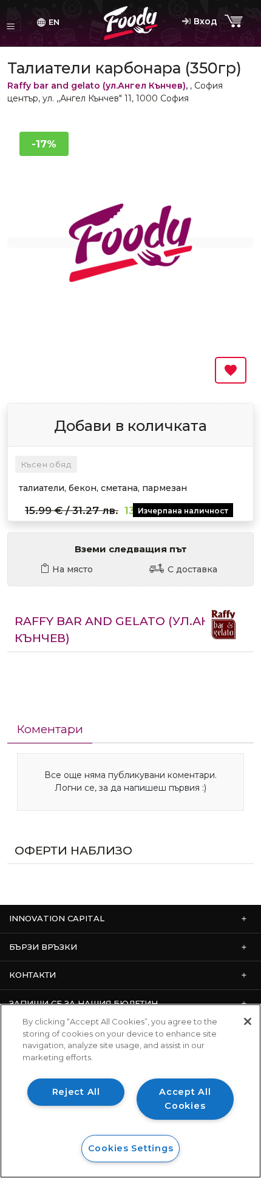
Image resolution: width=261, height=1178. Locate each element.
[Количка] (234, 21)
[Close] (247, 1021)
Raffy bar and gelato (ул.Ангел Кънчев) (96, 85)
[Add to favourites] (230, 370)
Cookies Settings (131, 1148)
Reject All (76, 1091)
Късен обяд (46, 464)
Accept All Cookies (185, 1098)
